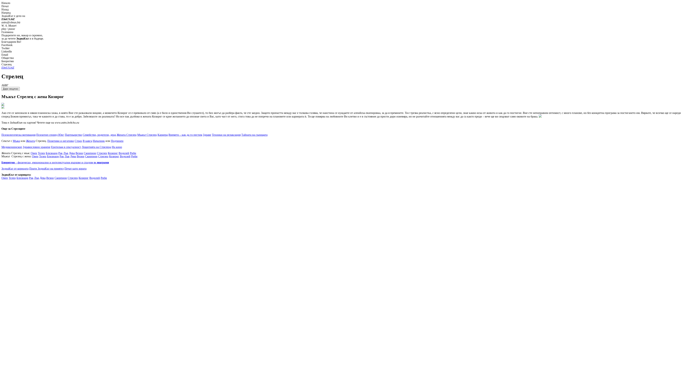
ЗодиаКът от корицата (15, 168)
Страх (78, 140)
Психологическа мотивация (18, 134)
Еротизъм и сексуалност (66, 147)
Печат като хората (75, 168)
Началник (99, 140)
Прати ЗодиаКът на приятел (46, 168)
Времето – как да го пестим (185, 134)
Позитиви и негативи (60, 140)
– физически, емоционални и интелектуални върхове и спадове (55, 162)
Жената (30, 140)
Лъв (65, 153)
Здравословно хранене (36, 147)
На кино (117, 147)
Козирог (113, 153)
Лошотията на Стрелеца (96, 147)
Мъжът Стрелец (147, 134)
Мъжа (16, 140)
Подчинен (117, 140)
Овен (34, 153)
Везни (79, 153)
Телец (41, 153)
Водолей (124, 153)
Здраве (207, 134)
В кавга (87, 140)
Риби (133, 153)
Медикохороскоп (11, 147)
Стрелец (102, 153)
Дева (72, 153)
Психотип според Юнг (50, 134)
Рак (60, 153)
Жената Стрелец (127, 134)
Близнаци (52, 153)
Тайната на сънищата (254, 134)
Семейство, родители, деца (99, 134)
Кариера (163, 134)
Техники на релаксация (226, 134)
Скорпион (90, 153)
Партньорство (73, 134)
